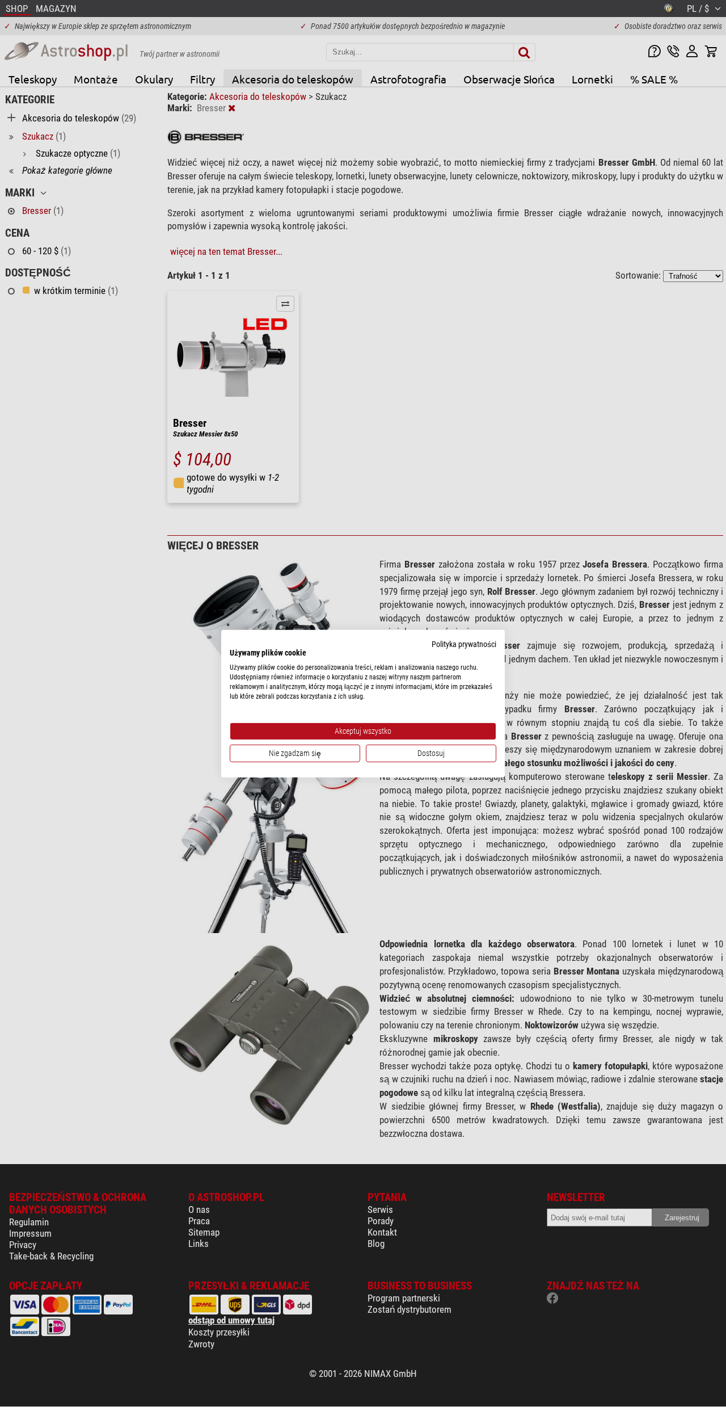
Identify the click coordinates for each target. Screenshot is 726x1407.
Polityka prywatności (464, 643)
